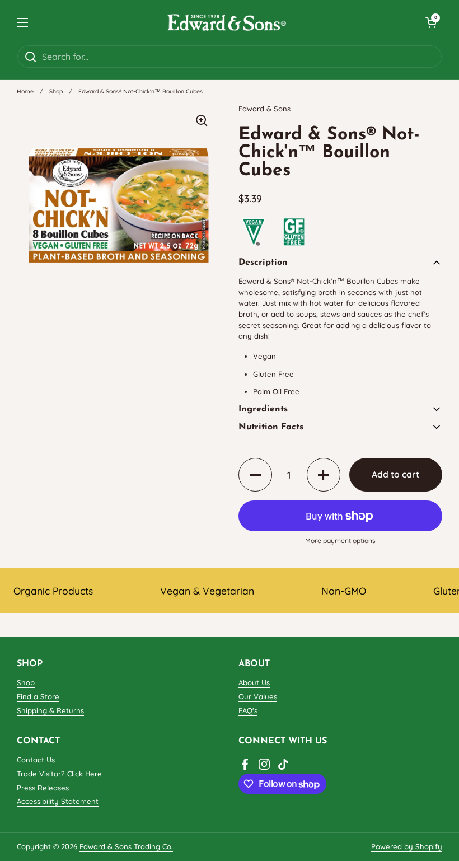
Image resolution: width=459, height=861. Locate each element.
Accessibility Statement (58, 801)
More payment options (340, 540)
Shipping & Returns (50, 710)
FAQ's (247, 710)
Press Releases (43, 787)
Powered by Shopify (406, 846)
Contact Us (36, 759)
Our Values (257, 696)
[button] (431, 22)
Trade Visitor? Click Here (59, 773)
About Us (254, 682)
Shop (56, 91)
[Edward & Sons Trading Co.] (226, 22)
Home (25, 91)
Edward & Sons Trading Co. (126, 846)
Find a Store (38, 696)
